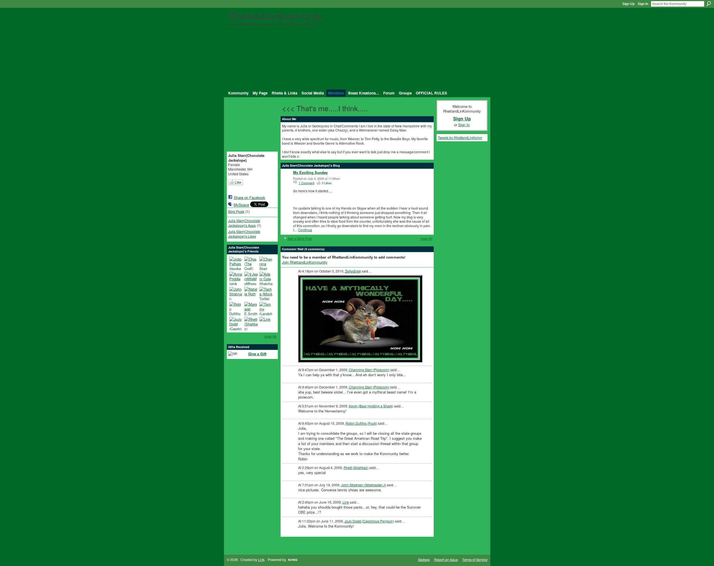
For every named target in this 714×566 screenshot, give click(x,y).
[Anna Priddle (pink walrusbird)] (236, 278)
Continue (305, 229)
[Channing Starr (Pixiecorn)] (266, 263)
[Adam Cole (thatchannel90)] (266, 278)
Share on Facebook (249, 197)
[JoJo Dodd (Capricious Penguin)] (236, 323)
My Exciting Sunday (310, 172)
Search (708, 3)
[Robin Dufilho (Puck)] (236, 308)
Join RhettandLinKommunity (304, 262)
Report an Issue (446, 559)
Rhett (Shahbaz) (356, 467)
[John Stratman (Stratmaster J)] (236, 293)
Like (238, 182)
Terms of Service (475, 559)
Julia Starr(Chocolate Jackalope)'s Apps (244, 223)
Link (345, 502)
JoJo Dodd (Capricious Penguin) (369, 521)
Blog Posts (236, 211)
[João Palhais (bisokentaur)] (236, 263)
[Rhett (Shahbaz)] (251, 323)
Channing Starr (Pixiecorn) (369, 369)
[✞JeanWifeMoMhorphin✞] (251, 278)
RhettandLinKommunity (275, 15)
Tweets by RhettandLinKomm (460, 137)
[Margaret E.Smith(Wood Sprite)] (251, 308)
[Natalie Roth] (251, 293)
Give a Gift (257, 353)
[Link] (266, 323)
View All (270, 336)
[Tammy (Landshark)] (266, 308)
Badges (424, 559)
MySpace (241, 204)
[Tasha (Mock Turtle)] (266, 293)
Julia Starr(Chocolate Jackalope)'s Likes (244, 234)
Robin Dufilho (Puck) (361, 423)
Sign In (643, 4)
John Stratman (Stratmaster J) (363, 484)
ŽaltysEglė (353, 271)
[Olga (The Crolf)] (251, 263)
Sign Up (628, 4)
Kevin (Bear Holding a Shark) (371, 406)
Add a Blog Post (300, 238)
